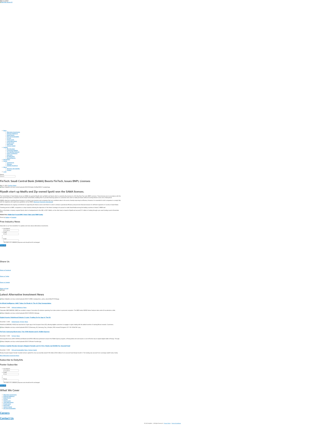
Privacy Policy (167, 423)
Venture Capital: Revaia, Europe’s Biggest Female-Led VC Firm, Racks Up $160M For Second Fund (35, 346)
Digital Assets (15, 322)
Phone (5, 379)
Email (5, 232)
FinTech (10, 185)
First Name (6, 228)
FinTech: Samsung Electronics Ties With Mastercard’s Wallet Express (25, 332)
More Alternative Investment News (9, 355)
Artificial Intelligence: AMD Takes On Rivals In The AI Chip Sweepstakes (25, 303)
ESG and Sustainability (18, 350)
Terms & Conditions (176, 423)
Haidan (7, 217)
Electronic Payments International (43, 202)
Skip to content (4, 1)
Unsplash (13, 217)
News (14, 185)
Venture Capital (32, 350)
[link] (5, 130)
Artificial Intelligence (17, 307)
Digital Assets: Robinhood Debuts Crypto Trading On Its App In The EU (25, 317)
